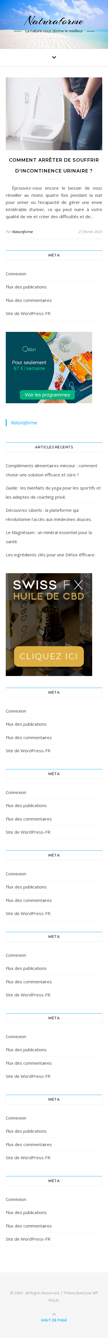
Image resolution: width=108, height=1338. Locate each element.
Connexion (16, 273)
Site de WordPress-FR (28, 313)
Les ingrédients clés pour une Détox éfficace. (50, 554)
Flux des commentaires (29, 300)
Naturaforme (54, 20)
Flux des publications (26, 287)
